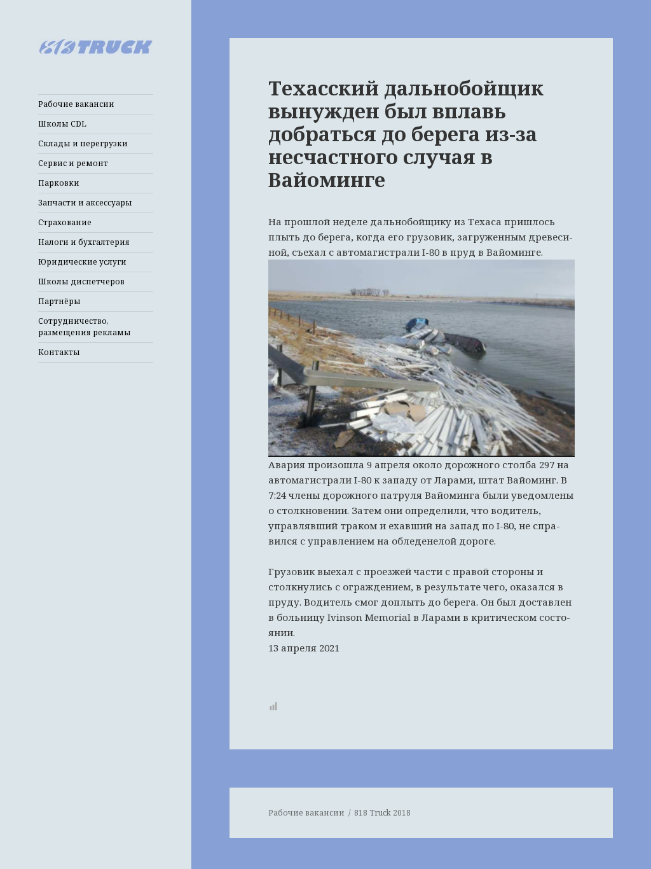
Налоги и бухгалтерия (84, 242)
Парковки (58, 182)
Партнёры (59, 301)
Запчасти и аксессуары (85, 202)
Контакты (59, 352)
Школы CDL (62, 123)
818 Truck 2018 (382, 812)
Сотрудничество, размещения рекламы (84, 327)
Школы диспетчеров (81, 281)
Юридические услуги (82, 261)
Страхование (65, 222)
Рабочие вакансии (76, 104)
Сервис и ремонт (73, 163)
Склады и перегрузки (83, 143)
